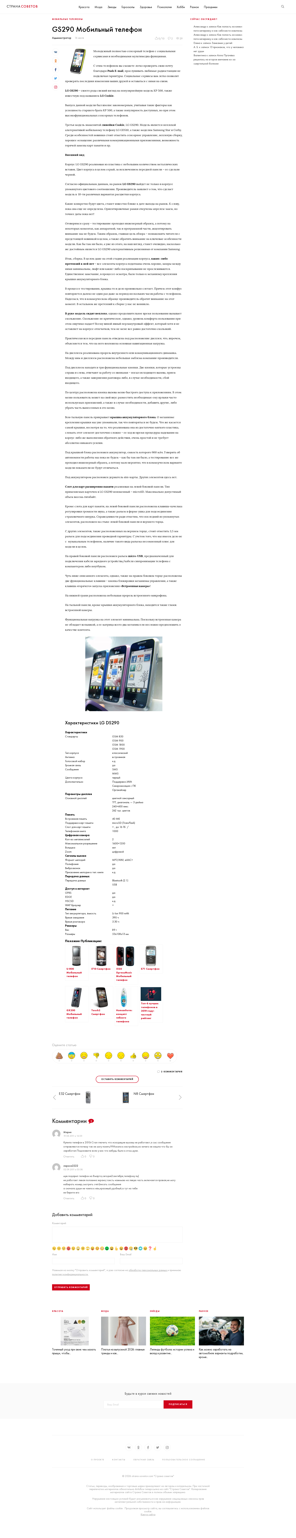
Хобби (181, 7)
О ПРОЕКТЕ (97, 1459)
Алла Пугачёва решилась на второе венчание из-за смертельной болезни (214, 59)
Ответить (68, 1156)
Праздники (210, 7)
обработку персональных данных (148, 1270)
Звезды (111, 7)
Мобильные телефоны (67, 19)
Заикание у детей (222, 43)
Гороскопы (127, 7)
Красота (84, 7)
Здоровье (146, 7)
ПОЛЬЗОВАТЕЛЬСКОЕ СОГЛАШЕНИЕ (183, 1459)
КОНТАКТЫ (118, 1459)
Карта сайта (148, 1514)
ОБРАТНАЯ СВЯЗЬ (144, 1459)
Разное (194, 7)
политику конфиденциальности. (70, 1274)
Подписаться (178, 1404)
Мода (98, 7)
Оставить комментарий (117, 1079)
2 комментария (171, 1071)
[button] (54, 1097)
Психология (164, 7)
